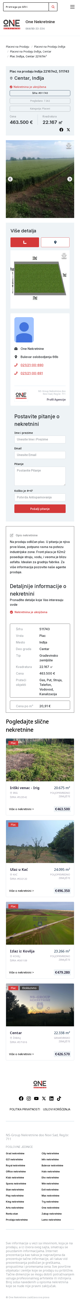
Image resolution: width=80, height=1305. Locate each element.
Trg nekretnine (50, 1201)
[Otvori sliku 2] (40, 179)
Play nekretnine (15, 1195)
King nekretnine (15, 1201)
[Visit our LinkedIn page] (51, 1098)
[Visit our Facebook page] (21, 1098)
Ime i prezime (23, 433)
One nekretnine (50, 1207)
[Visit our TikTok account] (59, 1098)
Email (18, 448)
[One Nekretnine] (12, 24)
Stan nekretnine (15, 1189)
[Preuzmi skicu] (64, 255)
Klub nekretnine (15, 1177)
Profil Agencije (56, 399)
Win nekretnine (50, 1183)
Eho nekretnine (50, 1177)
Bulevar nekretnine (52, 1165)
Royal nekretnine (15, 1165)
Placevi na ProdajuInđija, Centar (30, 51)
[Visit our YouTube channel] (36, 1098)
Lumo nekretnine (51, 1219)
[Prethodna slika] (10, 179)
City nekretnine (50, 1153)
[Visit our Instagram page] (28, 1098)
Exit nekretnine (50, 1189)
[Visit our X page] (44, 1098)
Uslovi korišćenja (56, 1109)
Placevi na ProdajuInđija (49, 46)
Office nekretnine (16, 1171)
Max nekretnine (50, 1195)
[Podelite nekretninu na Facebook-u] (61, 130)
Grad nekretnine (15, 1153)
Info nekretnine (50, 1159)
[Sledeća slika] (70, 179)
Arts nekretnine (15, 1207)
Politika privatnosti (25, 1109)
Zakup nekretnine (52, 1213)
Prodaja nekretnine (17, 1219)
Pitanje (18, 464)
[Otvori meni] (72, 6)
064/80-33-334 (34, 28)
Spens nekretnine (16, 1183)
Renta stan (12, 1213)
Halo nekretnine (51, 1171)
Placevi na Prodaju (17, 46)
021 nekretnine (14, 1159)
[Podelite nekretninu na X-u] (68, 130)
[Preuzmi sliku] (68, 145)
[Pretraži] (53, 6)
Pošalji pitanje (40, 508)
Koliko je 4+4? (23, 491)
